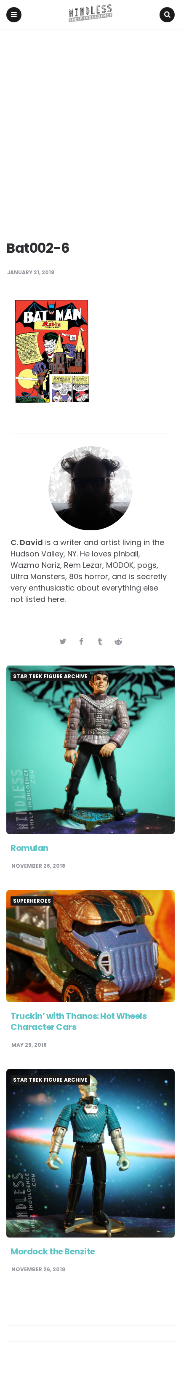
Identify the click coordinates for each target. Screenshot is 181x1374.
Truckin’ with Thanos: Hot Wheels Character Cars (78, 1021)
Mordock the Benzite (53, 1251)
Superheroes (32, 901)
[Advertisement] (90, 124)
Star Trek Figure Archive (50, 676)
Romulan (29, 848)
